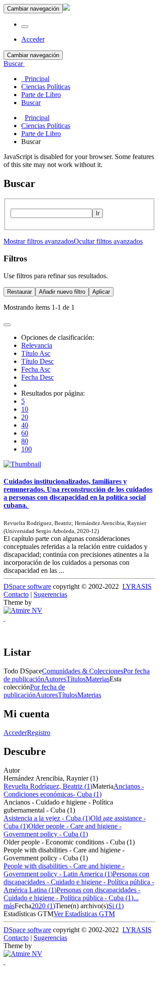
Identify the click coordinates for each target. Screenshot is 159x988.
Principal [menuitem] (35, 78)
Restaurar (19, 291)
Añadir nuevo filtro (62, 291)
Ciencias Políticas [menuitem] (45, 86)
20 (24, 417)
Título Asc (35, 353)
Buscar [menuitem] (31, 102)
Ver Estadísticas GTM (84, 914)
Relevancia (36, 345)
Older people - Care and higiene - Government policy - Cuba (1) (62, 830)
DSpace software (27, 586)
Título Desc (37, 361)
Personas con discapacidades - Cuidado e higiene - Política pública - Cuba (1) (72, 894)
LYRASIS (136, 586)
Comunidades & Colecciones (82, 671)
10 (24, 409)
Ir (97, 213)
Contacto (16, 594)
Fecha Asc (35, 369)
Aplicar (101, 291)
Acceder (15, 732)
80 (24, 441)
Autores (55, 679)
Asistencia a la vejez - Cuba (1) (47, 818)
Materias (98, 679)
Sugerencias (50, 594)
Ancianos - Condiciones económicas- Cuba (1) (74, 790)
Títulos (76, 679)
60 (24, 433)
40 (24, 425)
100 (26, 449)
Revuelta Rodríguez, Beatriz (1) (48, 786)
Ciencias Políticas (45, 125)
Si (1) (116, 906)
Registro (38, 732)
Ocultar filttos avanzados (108, 241)
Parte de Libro (41, 133)
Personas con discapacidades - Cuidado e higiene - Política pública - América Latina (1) (79, 882)
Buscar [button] (14, 63)
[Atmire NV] (23, 610)
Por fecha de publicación (34, 691)
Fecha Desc (37, 377)
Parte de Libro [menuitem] (41, 94)
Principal (37, 117)
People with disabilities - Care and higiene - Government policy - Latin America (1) (64, 870)
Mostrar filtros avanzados (39, 241)
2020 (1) (43, 906)
